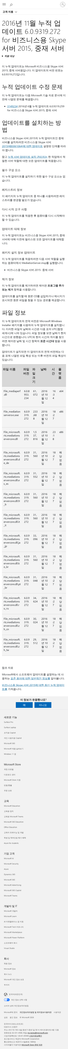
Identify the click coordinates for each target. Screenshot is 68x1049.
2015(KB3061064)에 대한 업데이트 (22, 146)
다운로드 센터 (9, 774)
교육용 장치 (9, 811)
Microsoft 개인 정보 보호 (14, 979)
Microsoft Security (11, 863)
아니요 (43, 705)
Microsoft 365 (9, 743)
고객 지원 (8, 11)
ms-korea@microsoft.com (38, 1033)
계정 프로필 (9, 769)
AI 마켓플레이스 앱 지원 (13, 921)
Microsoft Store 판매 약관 (32, 1045)
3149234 (12, 106)
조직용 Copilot (10, 732)
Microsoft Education (12, 806)
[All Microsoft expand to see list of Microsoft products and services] (4, 4)
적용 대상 (9, 56)
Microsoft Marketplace (13, 932)
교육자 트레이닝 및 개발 (14, 832)
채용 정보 (8, 963)
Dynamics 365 (9, 874)
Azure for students (11, 843)
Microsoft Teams (10, 895)
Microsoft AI (9, 858)
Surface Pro (8, 722)
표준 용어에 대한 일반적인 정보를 (30, 678)
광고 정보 (13, 1017)
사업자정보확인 (35, 1036)
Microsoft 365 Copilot (12, 890)
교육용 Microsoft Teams (13, 816)
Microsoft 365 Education (13, 822)
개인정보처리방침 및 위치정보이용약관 (35, 1012)
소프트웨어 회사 (10, 943)
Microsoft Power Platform (14, 937)
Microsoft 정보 (10, 969)
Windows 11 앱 (10, 754)
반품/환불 (8, 785)
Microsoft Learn (10, 916)
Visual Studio (9, 948)
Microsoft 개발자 (10, 911)
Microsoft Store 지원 (12, 780)
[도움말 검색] (11, 4)
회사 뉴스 (8, 974)
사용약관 (57, 1012)
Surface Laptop (10, 727)
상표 (6, 1017)
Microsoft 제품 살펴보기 (13, 748)
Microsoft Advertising (12, 885)
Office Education (10, 827)
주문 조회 (8, 790)
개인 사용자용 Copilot (13, 738)
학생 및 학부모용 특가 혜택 (15, 838)
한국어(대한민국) (16, 994)
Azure (6, 869)
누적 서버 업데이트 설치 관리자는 (28, 156)
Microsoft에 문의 (10, 1012)
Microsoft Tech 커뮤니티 (14, 927)
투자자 (6, 984)
